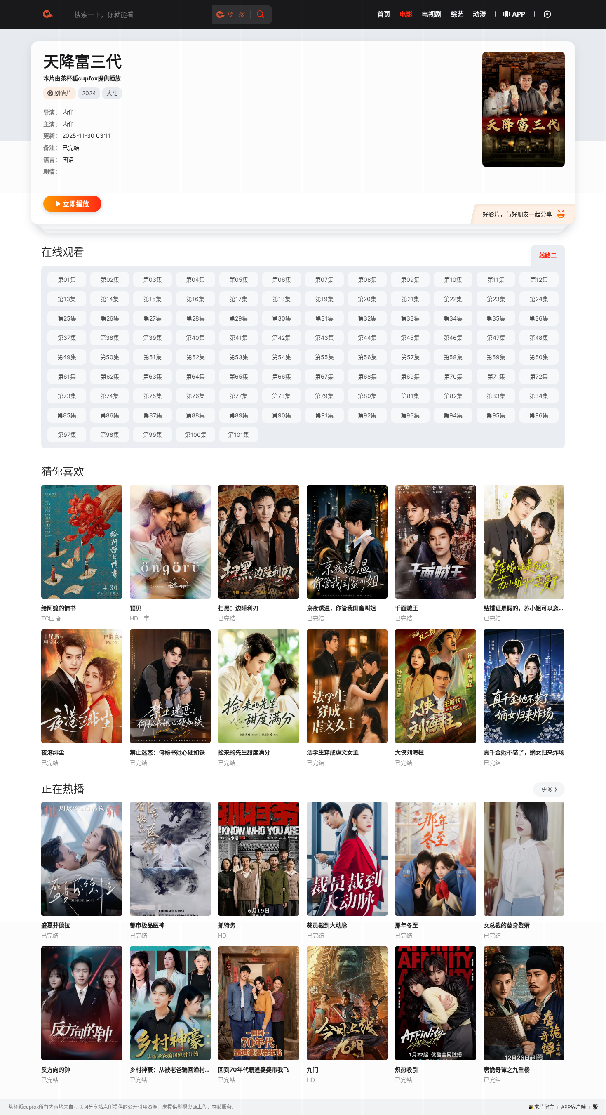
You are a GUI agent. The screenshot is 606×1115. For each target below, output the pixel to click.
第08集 (367, 279)
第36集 (538, 318)
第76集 (195, 395)
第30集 (281, 318)
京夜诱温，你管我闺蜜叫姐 (341, 607)
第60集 (538, 357)
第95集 (495, 415)
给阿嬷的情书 (58, 607)
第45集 (410, 337)
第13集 (67, 298)
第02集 (110, 279)
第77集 (239, 395)
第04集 (195, 279)
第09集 (410, 279)
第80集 (367, 395)
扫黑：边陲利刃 (238, 607)
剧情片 (63, 93)
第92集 (367, 415)
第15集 (152, 298)
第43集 (324, 337)
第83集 (495, 395)
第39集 (152, 337)
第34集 (453, 318)
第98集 (109, 434)
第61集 (67, 376)
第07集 (324, 279)
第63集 (152, 376)
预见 (135, 607)
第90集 (281, 415)
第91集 (324, 415)
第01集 (67, 279)
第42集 (281, 337)
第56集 (367, 357)
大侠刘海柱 (409, 752)
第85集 (66, 415)
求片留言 (544, 1107)
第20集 (367, 298)
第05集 (238, 279)
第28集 (195, 318)
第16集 (195, 298)
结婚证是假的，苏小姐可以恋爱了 (524, 607)
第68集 (367, 376)
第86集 (109, 415)
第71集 (496, 376)
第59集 (495, 357)
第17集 (238, 298)
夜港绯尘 (52, 752)
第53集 (238, 357)
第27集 (152, 318)
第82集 (453, 395)
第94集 (453, 415)
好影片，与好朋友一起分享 (517, 213)
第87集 (152, 415)
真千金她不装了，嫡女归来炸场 (524, 752)
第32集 (367, 318)
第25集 (67, 318)
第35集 (495, 318)
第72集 (539, 376)
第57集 (410, 357)
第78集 (281, 395)
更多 (547, 789)
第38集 (109, 337)
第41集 (239, 337)
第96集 (538, 415)
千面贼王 (406, 607)
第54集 (281, 357)
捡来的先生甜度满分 (244, 752)
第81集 (410, 395)
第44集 (367, 337)
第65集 (238, 376)
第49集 (66, 357)
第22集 (453, 298)
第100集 (196, 434)
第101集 (238, 434)
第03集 (152, 279)
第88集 (195, 415)
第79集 (324, 395)
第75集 (152, 395)
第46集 (453, 337)
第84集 (538, 395)
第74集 (110, 395)
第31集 (324, 318)
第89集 (238, 415)
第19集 (324, 298)
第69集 (410, 376)
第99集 (152, 434)
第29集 (238, 318)
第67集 (324, 376)
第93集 (410, 415)
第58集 (453, 357)
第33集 (410, 318)
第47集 (496, 337)
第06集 (281, 279)
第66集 (281, 376)
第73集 (67, 395)
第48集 (538, 337)
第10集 (453, 279)
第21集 (410, 298)
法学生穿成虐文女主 (333, 752)
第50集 (109, 357)
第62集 (110, 376)
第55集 (324, 357)
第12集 (539, 279)
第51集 (152, 357)
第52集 (195, 357)
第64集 (195, 376)
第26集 (110, 318)
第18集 (281, 298)
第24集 (539, 298)
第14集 (110, 298)
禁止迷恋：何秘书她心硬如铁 (167, 752)
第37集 (67, 337)
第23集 (496, 298)
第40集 (195, 337)
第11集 (496, 279)
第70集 (453, 376)
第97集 (67, 434)
